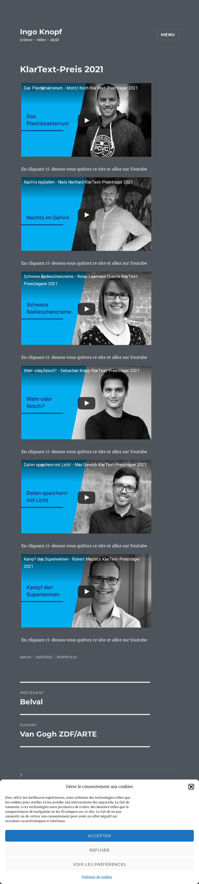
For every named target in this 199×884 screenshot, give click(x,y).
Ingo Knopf (41, 31)
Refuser (99, 850)
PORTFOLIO (67, 657)
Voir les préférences (99, 864)
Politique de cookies (97, 877)
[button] (191, 786)
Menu (168, 34)
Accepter (99, 835)
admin (25, 657)
